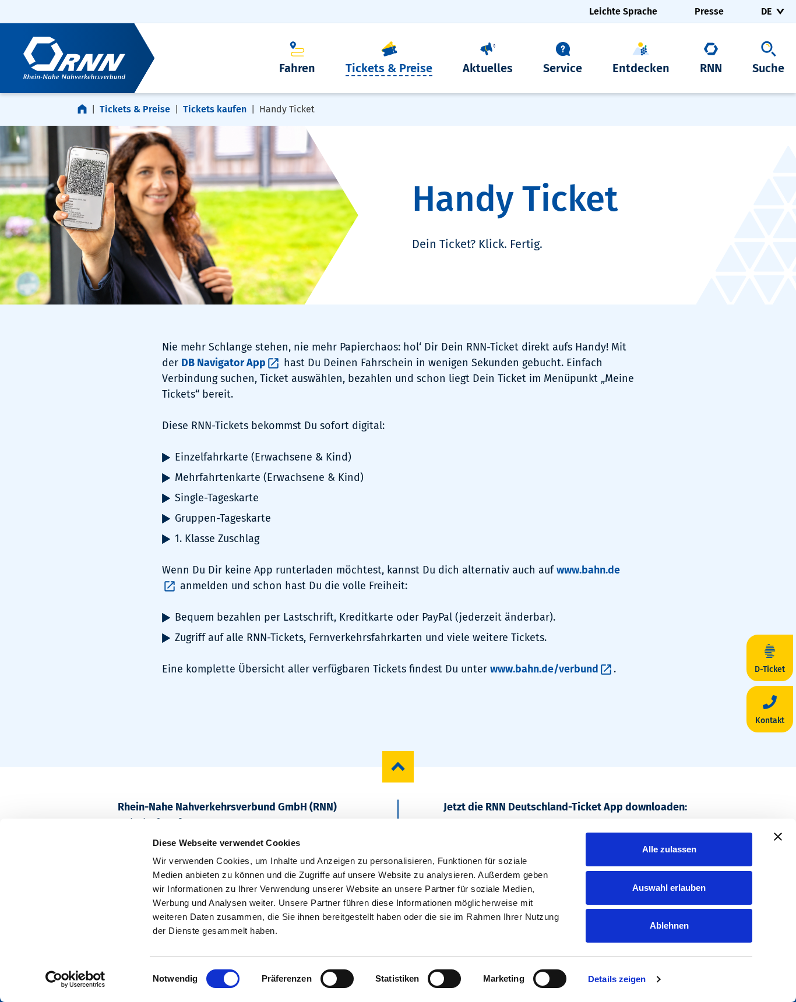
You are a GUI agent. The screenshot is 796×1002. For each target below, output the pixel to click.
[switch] (337, 978)
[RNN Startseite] (77, 58)
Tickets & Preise (135, 109)
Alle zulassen (669, 849)
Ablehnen (669, 925)
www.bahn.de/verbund (544, 669)
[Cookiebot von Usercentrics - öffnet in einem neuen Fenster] (75, 979)
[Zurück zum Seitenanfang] (398, 767)
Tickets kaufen (214, 109)
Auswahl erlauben (669, 888)
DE (766, 11)
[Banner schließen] (778, 837)
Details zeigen (617, 979)
